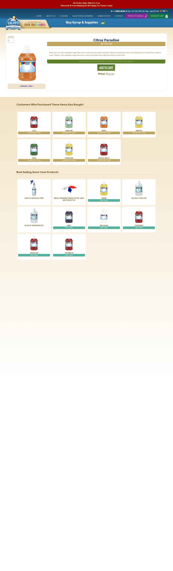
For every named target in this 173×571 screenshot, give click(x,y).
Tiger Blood (34, 254)
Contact (119, 16)
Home (39, 16)
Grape (69, 226)
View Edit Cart (157, 16)
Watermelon (69, 254)
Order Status (104, 16)
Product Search (135, 16)
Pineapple (138, 131)
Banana (104, 199)
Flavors (64, 16)
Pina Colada (104, 226)
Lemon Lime (69, 131)
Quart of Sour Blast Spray (34, 198)
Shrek (34, 159)
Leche (34, 131)
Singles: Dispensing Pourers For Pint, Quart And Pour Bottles (69, 199)
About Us (50, 16)
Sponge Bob (69, 159)
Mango (104, 131)
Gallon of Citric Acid (138, 198)
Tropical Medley (104, 159)
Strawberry (139, 226)
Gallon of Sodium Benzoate (34, 225)
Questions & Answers (82, 16)
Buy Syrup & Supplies (82, 22)
